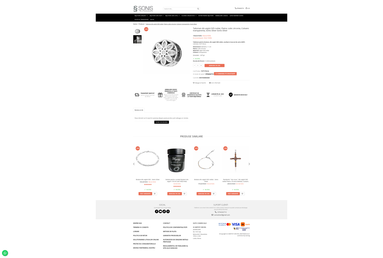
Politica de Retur (140, 235)
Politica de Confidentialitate (175, 227)
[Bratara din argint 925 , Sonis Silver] (147, 159)
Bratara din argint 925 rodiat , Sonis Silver (206, 180)
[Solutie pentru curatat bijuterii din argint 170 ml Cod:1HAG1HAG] (177, 159)
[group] (166, 50)
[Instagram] (168, 211)
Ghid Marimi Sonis (236, 16)
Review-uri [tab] (139, 110)
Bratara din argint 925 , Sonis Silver (148, 179)
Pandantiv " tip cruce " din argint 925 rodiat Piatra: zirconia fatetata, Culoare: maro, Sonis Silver (235, 180)
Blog (152, 20)
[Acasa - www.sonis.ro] (143, 8)
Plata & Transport (142, 20)
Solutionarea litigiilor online (146, 240)
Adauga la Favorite (200, 83)
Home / (135, 24)
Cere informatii (215, 83)
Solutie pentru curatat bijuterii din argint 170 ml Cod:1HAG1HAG (177, 180)
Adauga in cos (214, 65)
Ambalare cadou (221, 16)
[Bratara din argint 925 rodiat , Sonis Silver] (206, 159)
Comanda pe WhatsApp (226, 74)
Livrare (136, 231)
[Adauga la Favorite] (154, 193)
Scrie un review (161, 122)
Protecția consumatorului (144, 244)
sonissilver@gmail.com (222, 215)
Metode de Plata (169, 231)
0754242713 (222, 212)
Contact (166, 223)
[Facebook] (156, 211)
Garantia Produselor (172, 235)
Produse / (142, 24)
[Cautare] (198, 8)
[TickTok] (164, 211)
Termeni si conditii (141, 227)
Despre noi (137, 223)
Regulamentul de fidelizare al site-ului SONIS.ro (175, 247)
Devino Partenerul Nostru (144, 248)
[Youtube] (160, 211)
